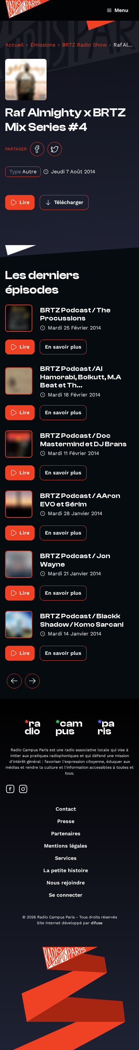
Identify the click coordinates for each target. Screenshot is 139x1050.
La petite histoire (65, 870)
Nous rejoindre (66, 883)
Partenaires (65, 833)
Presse (65, 821)
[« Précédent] (14, 681)
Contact (66, 809)
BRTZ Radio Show (84, 45)
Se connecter (65, 895)
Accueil (14, 45)
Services (66, 858)
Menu (121, 10)
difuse (96, 923)
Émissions (42, 45)
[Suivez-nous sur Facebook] (10, 789)
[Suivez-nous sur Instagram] (23, 789)
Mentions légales (65, 846)
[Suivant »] (32, 681)
